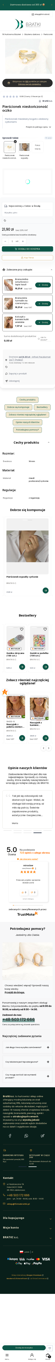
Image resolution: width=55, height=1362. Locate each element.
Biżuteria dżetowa (32, 34)
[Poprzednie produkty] (43, 748)
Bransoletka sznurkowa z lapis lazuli (21, 282)
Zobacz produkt (46, 590)
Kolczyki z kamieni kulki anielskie (22, 319)
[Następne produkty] (49, 748)
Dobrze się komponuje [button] (18, 407)
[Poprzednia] (3, 5)
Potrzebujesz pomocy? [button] (27, 429)
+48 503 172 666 (18, 1019)
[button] (29, 84)
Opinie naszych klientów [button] (27, 422)
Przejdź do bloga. (15, 992)
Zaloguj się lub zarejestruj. (29, 84)
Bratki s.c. (48, 101)
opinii (35, 852)
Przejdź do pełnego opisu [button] (37, 127)
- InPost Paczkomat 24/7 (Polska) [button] (30, 358)
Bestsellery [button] (42, 407)
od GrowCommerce (38, 1278)
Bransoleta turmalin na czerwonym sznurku (21, 301)
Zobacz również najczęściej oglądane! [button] (27, 414)
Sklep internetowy (27, 1275)
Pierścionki (48, 34)
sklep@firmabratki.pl (43, 14)
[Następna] (51, 5)
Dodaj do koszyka (29, 248)
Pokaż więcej (37, 147)
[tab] (8, 830)
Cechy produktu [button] (27, 399)
